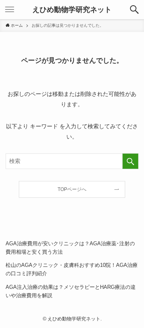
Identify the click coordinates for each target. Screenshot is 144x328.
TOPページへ (72, 189)
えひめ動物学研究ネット (72, 9)
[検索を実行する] (130, 161)
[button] (134, 9)
